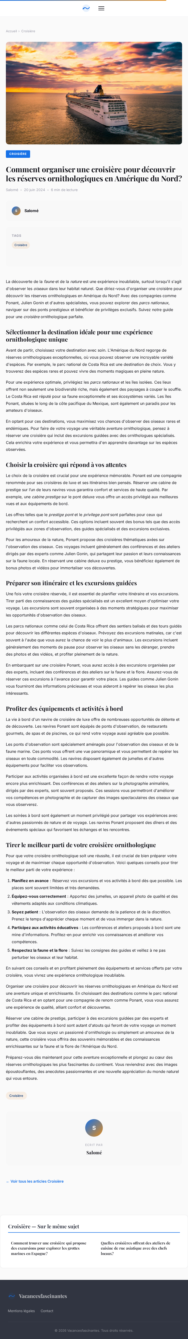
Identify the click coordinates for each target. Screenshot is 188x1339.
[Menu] (101, 8)
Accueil (11, 31)
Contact (47, 1311)
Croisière (28, 31)
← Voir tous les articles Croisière (35, 1181)
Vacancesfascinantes (43, 1295)
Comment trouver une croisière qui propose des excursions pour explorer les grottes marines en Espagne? (48, 1248)
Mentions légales (21, 1311)
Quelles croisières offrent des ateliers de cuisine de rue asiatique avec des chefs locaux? (135, 1248)
